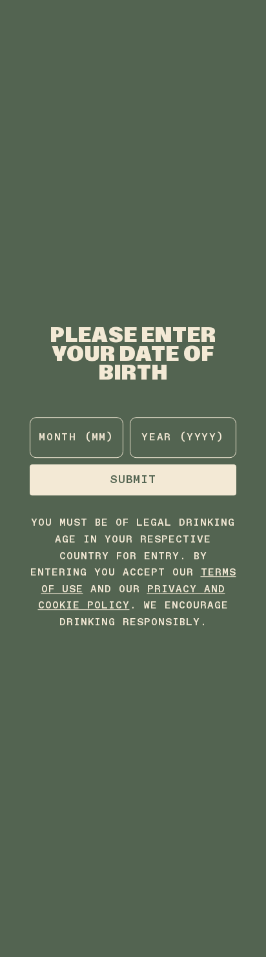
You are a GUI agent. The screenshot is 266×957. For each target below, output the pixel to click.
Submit (133, 480)
